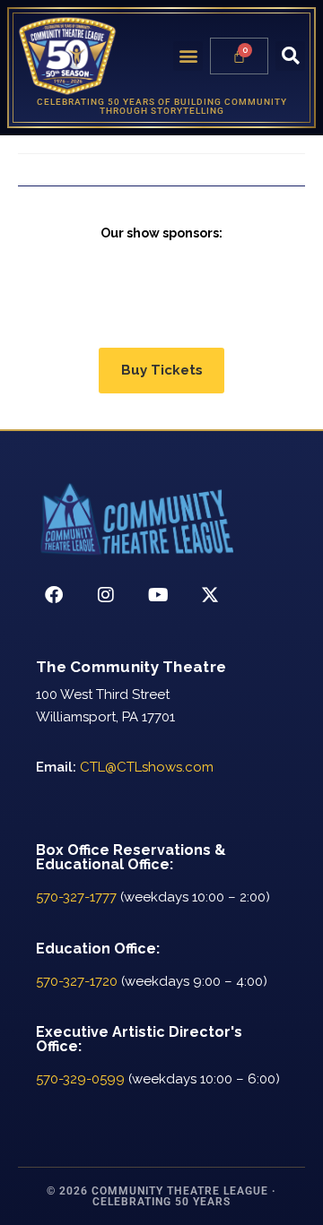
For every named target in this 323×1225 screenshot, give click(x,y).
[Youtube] (158, 595)
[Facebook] (54, 595)
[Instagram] (106, 595)
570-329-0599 (80, 1079)
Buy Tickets (162, 370)
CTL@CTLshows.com (147, 767)
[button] (188, 56)
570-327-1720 (77, 981)
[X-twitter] (210, 595)
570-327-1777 (76, 897)
